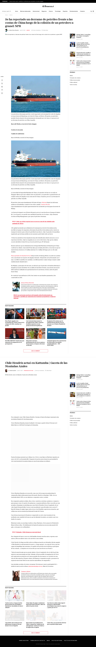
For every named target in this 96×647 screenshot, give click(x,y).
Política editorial (73, 82)
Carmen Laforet (12, 370)
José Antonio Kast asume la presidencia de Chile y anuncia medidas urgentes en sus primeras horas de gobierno (34, 323)
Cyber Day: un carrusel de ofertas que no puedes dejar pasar (56, 622)
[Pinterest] (2, 90)
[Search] (91, 11)
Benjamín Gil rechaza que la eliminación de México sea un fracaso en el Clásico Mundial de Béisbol (56, 323)
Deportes (65, 11)
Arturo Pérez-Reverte (14, 30)
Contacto (82, 11)
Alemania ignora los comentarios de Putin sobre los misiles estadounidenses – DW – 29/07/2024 (56, 343)
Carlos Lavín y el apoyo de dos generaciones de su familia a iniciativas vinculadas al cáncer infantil (83, 63)
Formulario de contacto (75, 77)
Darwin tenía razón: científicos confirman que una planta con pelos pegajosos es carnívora (27, 1)
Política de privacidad (75, 80)
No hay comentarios (36, 30)
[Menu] (93, 11)
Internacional (36, 11)
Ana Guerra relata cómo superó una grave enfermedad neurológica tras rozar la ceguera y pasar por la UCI (56, 604)
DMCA (71, 75)
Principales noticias (28, 370)
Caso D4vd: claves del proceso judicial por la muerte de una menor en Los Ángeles (13, 623)
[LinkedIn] (2, 86)
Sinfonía (44, 202)
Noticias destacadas (25, 11)
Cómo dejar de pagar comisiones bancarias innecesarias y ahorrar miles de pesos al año (35, 603)
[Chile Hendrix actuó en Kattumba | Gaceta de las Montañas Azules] (35, 394)
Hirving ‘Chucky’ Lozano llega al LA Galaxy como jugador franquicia (83, 36)
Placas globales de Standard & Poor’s (21, 255)
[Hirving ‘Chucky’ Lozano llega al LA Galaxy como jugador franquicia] (72, 36)
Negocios (44, 11)
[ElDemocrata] (48, 6)
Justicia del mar (45, 204)
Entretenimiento (74, 11)
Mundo (28, 30)
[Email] (2, 93)
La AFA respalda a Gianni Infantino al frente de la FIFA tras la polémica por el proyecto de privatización (83, 45)
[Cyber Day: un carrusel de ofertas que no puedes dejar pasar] (56, 614)
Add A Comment (35, 350)
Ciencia (51, 11)
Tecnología (58, 11)
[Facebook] (2, 80)
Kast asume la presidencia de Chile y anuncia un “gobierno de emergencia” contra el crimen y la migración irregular (35, 624)
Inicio (16, 11)
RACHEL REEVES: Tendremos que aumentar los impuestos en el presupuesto (14, 342)
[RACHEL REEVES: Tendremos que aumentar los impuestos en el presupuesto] (14, 333)
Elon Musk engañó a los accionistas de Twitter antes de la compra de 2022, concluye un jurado (14, 323)
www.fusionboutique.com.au (35, 565)
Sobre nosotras (73, 84)
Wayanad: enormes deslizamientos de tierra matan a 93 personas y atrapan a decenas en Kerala (35, 343)
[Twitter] (2, 83)
